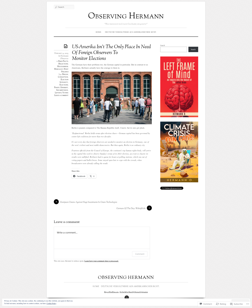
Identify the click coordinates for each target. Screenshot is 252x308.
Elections (64, 85)
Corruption (63, 77)
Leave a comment (61, 95)
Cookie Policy (51, 303)
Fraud (56, 87)
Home (98, 32)
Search (162, 45)
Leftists (58, 93)
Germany (64, 87)
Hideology (58, 69)
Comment (139, 254)
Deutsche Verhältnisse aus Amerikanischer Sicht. (130, 32)
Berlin (65, 74)
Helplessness (62, 66)
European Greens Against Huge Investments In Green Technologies (88, 202)
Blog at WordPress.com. (111, 292)
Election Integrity (64, 81)
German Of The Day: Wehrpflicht (130, 208)
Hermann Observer (64, 57)
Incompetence (62, 90)
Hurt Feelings (64, 70)
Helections (63, 64)
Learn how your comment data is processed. (101, 261)
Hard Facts (63, 61)
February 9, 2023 (61, 53)
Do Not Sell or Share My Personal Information (134, 292)
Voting (65, 93)
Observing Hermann (126, 16)
